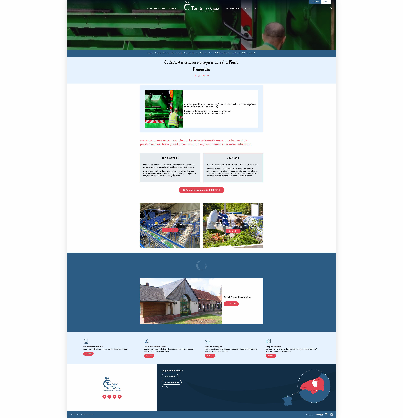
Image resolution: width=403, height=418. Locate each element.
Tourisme (315, 2)
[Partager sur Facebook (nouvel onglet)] (195, 76)
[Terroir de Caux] (201, 6)
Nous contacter (170, 376)
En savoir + (88, 354)
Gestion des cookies (87, 415)
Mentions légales (74, 415)
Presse (326, 2)
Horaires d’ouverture (172, 382)
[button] (330, 8)
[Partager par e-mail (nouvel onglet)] (208, 76)
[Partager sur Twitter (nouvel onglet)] (199, 76)
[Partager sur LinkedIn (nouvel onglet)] (204, 76)
